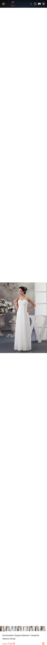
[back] (3, 4)
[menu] (31, 4)
